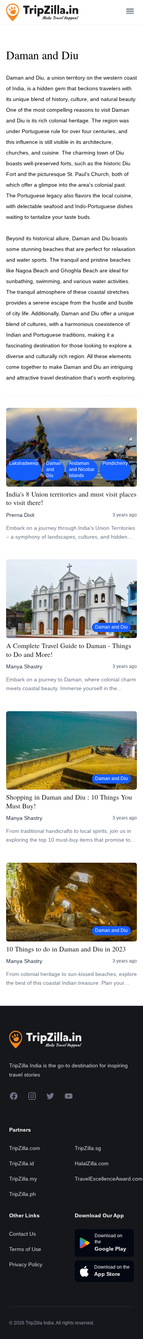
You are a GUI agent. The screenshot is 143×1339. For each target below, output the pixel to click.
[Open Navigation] (130, 12)
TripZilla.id (21, 1163)
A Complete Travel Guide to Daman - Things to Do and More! (68, 649)
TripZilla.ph (22, 1194)
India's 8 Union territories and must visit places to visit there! (71, 498)
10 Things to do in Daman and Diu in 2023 (66, 949)
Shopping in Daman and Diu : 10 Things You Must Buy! (69, 801)
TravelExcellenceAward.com (109, 1179)
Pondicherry (115, 463)
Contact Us (22, 1234)
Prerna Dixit (20, 515)
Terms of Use (25, 1249)
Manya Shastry (24, 666)
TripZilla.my (23, 1179)
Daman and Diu (53, 469)
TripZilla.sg (88, 1148)
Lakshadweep (24, 463)
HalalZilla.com (92, 1163)
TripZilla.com (24, 1148)
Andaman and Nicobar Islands (82, 469)
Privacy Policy (25, 1264)
